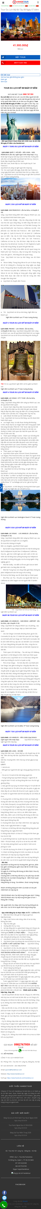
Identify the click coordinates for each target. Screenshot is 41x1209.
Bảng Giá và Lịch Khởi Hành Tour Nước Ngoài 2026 (20, 1118)
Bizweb (25, 1201)
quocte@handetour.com (13, 1070)
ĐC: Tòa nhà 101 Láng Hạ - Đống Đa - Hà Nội (21, 1151)
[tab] (20, 75)
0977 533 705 (20, 62)
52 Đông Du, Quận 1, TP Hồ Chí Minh (21, 1160)
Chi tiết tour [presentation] (5, 75)
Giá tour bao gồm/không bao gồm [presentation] (12, 77)
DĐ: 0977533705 (21, 1166)
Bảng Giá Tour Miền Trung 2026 (20, 1133)
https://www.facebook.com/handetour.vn (20, 1078)
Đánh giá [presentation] (4, 79)
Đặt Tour (20, 57)
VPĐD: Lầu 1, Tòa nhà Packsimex (21, 1157)
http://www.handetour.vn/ (15, 1074)
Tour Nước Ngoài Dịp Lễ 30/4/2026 (20, 1125)
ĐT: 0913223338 (21, 1163)
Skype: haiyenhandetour (21, 1169)
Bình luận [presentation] (4, 82)
